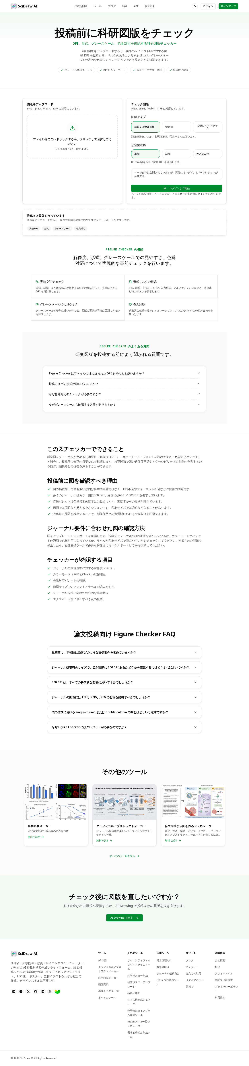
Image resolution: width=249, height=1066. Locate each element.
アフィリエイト (224, 973)
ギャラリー (192, 967)
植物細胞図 (133, 993)
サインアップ (228, 6)
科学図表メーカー (108, 977)
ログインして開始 (179, 188)
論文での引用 (193, 973)
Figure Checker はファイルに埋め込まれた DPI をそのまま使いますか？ (97, 373)
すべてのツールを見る (122, 856)
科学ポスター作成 (137, 975)
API (136, 6)
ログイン (208, 6)
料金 (124, 6)
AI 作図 (102, 960)
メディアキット (195, 980)
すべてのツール (107, 997)
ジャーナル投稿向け (168, 973)
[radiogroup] (176, 127)
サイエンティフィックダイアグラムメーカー (138, 965)
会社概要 (220, 960)
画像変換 (103, 984)
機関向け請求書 (224, 980)
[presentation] (72, 136)
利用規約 (220, 997)
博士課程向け (164, 960)
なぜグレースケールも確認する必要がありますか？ (82, 405)
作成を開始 (81, 6)
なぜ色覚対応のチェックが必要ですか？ (75, 394)
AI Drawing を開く (121, 917)
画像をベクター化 (108, 991)
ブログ (112, 6)
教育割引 (150, 6)
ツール (98, 6)
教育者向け (163, 967)
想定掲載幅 (138, 145)
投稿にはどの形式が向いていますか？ (73, 384)
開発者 (189, 986)
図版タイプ (138, 117)
